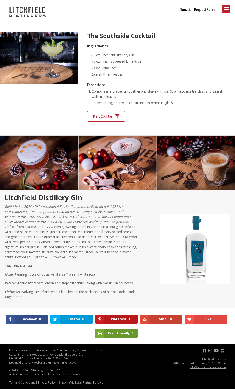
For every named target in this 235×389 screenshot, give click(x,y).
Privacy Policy (47, 382)
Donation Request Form (197, 9)
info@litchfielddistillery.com (208, 367)
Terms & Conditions (22, 382)
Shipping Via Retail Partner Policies (81, 382)
